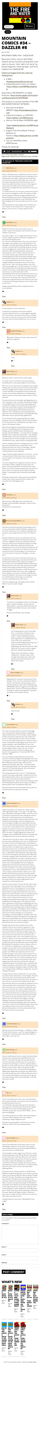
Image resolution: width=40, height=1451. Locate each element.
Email (4, 1255)
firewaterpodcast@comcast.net (20, 81)
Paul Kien (35, 156)
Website (4, 1263)
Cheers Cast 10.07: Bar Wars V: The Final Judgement (16, 1298)
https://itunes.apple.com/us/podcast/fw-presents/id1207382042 (20, 96)
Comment (5, 1223)
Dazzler (7, 156)
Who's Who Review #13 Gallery (10, 1296)
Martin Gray (10, 371)
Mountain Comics (26, 156)
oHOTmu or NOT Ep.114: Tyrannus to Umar (29, 1298)
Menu (30, 26)
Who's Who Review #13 (4, 1294)
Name (4, 1247)
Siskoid (8, 302)
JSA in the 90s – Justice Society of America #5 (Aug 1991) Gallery (10, 1338)
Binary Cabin (32, 1362)
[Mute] (29, 151)
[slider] (34, 151)
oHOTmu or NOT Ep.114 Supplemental (35, 1297)
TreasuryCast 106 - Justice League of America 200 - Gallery (23, 1338)
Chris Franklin (15, 673)
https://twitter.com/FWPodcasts (20, 118)
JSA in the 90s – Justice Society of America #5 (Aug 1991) (4, 1336)
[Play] (4, 151)
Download (21, 154)
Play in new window (12, 154)
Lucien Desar (10, 725)
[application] (20, 151)
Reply (4, 217)
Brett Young (10, 1050)
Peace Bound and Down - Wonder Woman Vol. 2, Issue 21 (23, 1301)
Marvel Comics (15, 156)
